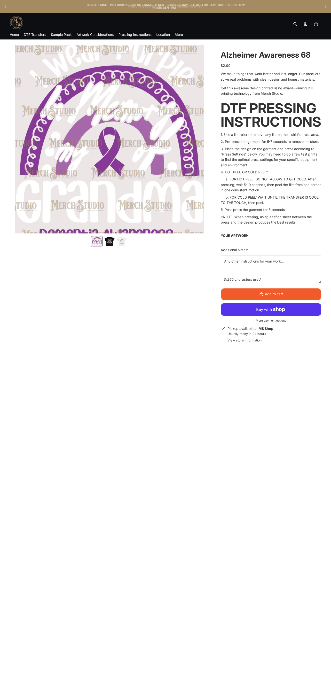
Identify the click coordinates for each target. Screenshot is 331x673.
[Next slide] (325, 6)
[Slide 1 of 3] (97, 241)
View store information (245, 340)
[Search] (295, 24)
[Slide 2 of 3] (109, 241)
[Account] (305, 24)
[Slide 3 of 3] (122, 241)
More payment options (271, 320)
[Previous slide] (5, 6)
